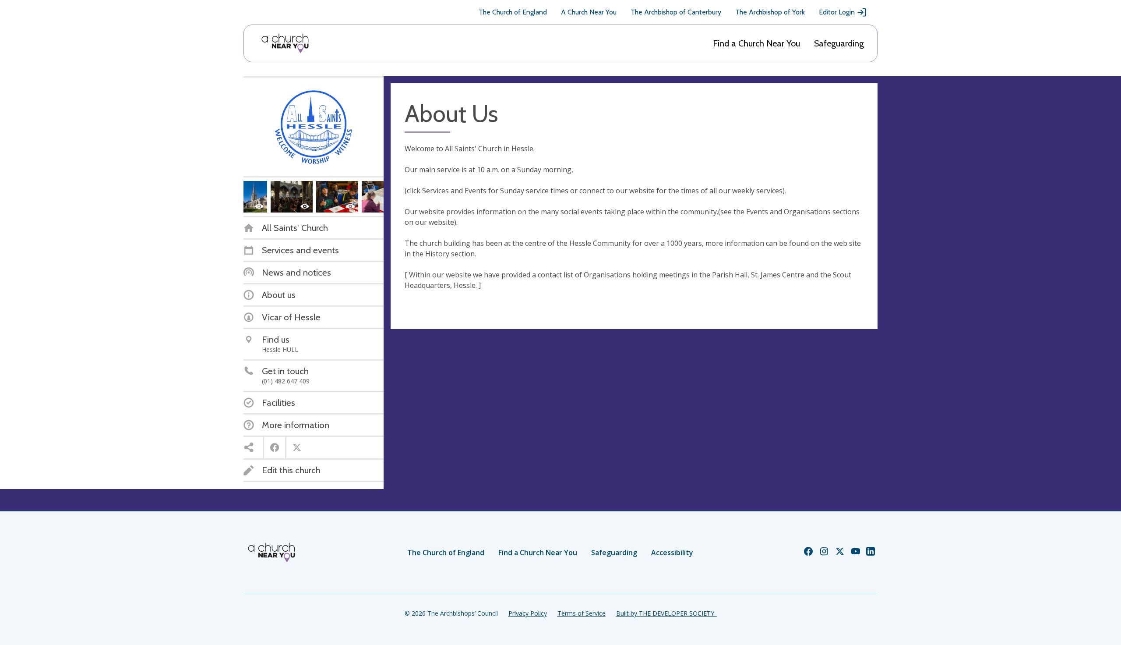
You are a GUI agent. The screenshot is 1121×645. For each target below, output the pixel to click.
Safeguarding (839, 43)
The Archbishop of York (770, 12)
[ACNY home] (285, 43)
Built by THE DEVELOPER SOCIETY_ (666, 613)
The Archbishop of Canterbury (676, 12)
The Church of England (513, 12)
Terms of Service (581, 613)
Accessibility (672, 552)
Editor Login (837, 12)
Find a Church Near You (756, 43)
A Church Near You (589, 12)
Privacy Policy (527, 613)
